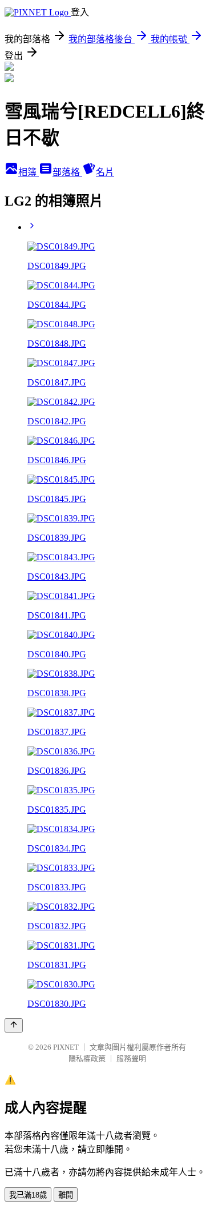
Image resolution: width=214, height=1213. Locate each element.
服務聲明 (131, 1058)
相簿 (28, 172)
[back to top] (14, 1025)
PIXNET (66, 1047)
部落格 (67, 172)
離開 (65, 1195)
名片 (105, 172)
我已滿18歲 (28, 1195)
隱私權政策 (87, 1058)
